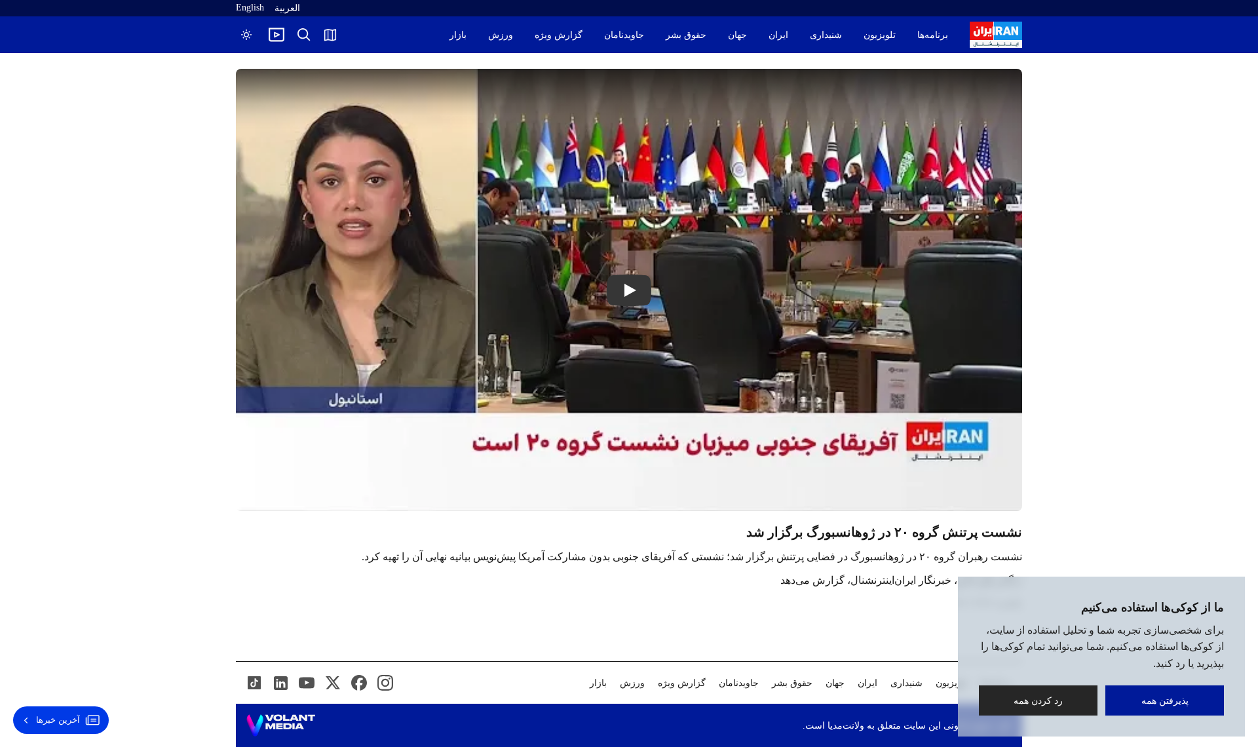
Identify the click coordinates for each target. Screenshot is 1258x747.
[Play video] (276, 35)
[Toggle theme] (246, 34)
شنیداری (826, 35)
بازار (458, 35)
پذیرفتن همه (1165, 700)
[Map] (330, 34)
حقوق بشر (686, 35)
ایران (778, 35)
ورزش (500, 35)
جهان (737, 35)
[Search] (304, 34)
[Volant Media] (280, 725)
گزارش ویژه (558, 35)
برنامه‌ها (932, 35)
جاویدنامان (624, 35)
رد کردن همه (1038, 700)
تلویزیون (880, 35)
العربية (287, 8)
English (250, 7)
